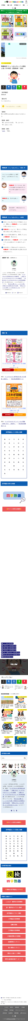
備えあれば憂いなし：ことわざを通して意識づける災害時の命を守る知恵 (13, 801)
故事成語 (17, 1007)
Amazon (19, 369)
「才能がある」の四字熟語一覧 (9, 645)
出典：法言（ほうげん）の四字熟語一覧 (11, 654)
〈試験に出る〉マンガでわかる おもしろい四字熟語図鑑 (14, 279)
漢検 (24, 5)
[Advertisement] (14, 148)
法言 (3, 131)
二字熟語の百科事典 (14, 919)
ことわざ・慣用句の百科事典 (14, 901)
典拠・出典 (9, 5)
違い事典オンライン (14, 947)
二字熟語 (23, 1007)
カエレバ (15, 367)
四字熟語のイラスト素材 (14, 913)
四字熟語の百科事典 (10, 1019)
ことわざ (6, 1007)
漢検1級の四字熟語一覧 (8, 656)
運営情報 (16, 1013)
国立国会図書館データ (17, 379)
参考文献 (5, 1013)
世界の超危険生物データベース (14, 959)
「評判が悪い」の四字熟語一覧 (9, 650)
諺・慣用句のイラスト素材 (14, 907)
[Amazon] (20, 292)
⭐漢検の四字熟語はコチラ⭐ (14, 889)
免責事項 (10, 1013)
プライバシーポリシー (20, 1010)
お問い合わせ (23, 1013)
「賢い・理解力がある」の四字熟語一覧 (11, 652)
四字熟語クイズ (17, 5)
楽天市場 (7, 369)
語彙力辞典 (14, 924)
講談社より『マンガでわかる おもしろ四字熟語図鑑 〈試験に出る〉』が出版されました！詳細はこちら (14, 11)
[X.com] (13, 8)
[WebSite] (8, 292)
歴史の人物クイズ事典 (14, 953)
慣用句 (11, 1007)
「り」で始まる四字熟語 (6, 63)
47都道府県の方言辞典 (13, 936)
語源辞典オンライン (14, 942)
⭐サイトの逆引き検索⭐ (13, 509)
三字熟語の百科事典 (14, 930)
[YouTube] (15, 8)
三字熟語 (6, 1010)
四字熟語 (3, 5)
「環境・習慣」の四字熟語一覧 (9, 648)
